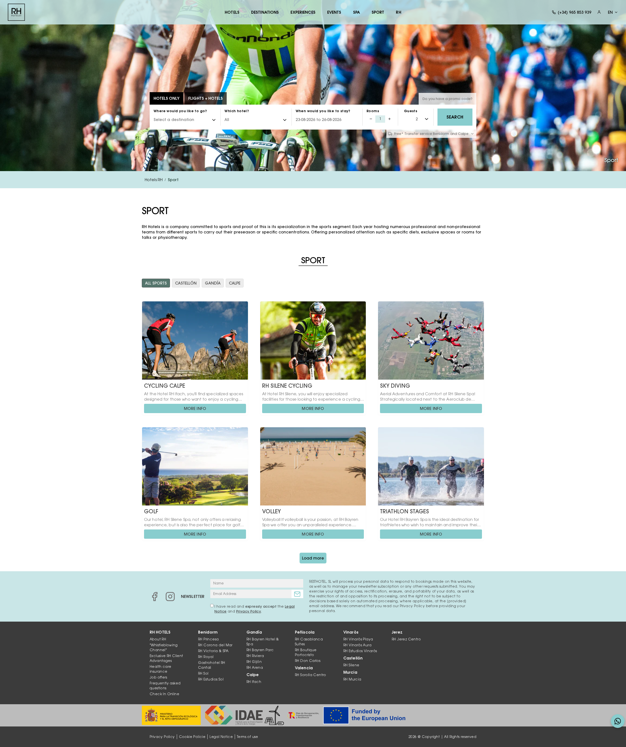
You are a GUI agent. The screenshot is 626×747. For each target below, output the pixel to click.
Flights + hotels (205, 98)
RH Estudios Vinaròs (360, 651)
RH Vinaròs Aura (357, 645)
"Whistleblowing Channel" (164, 647)
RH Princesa (208, 639)
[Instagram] (170, 596)
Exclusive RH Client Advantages (166, 658)
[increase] (389, 119)
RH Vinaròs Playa (358, 639)
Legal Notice (221, 737)
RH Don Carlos (307, 661)
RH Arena (254, 667)
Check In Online (164, 694)
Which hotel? (236, 111)
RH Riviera (255, 656)
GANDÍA (213, 283)
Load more (313, 558)
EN (610, 12)
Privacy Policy (248, 611)
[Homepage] (16, 12)
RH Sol (203, 673)
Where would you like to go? (180, 111)
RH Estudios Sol (211, 679)
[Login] (599, 12)
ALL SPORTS (156, 283)
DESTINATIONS (265, 12)
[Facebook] (154, 596)
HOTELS (232, 12)
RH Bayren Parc (260, 650)
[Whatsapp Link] (618, 721)
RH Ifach (253, 682)
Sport (378, 12)
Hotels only (166, 98)
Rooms (373, 111)
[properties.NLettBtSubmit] (297, 594)
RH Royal (205, 657)
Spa (356, 12)
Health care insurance (160, 669)
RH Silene (351, 665)
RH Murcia (352, 679)
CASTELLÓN (186, 283)
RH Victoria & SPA (213, 651)
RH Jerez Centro (406, 639)
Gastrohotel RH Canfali (211, 665)
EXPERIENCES (303, 12)
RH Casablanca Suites (309, 641)
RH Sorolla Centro (310, 675)
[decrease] (371, 119)
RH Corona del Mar (215, 645)
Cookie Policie (192, 737)
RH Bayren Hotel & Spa (262, 641)
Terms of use (247, 737)
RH (398, 12)
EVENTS (334, 12)
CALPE (234, 283)
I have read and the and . (254, 609)
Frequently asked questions (165, 685)
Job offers (158, 677)
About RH (158, 639)
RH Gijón (254, 661)
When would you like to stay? (323, 111)
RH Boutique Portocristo (305, 652)
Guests (410, 111)
